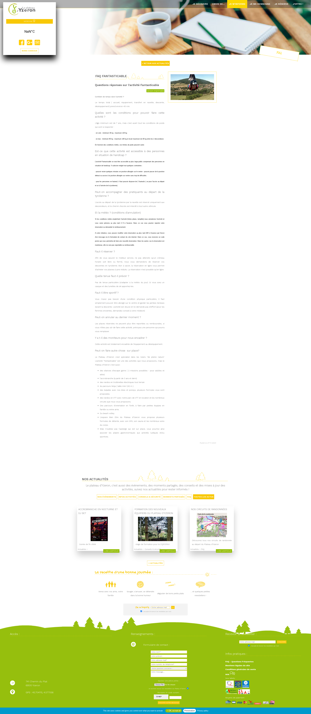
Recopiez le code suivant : (169, 692)
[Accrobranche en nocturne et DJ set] (99, 540)
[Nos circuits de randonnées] (212, 536)
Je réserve (281, 4)
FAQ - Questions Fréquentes (239, 661)
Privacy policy (202, 711)
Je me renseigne (260, 4)
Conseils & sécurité (149, 497)
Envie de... (218, 4)
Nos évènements (107, 497)
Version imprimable (155, 91)
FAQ (189, 497)
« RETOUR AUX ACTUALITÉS (155, 63)
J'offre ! (298, 4)
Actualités (82, 549)
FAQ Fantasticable (111, 76)
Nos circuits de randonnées (209, 509)
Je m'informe (237, 4)
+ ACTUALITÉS (155, 563)
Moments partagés (174, 497)
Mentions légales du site (237, 665)
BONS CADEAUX (29, 51)
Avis (227, 674)
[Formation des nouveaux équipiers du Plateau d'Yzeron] (155, 540)
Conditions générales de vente (240, 669)
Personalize (189, 711)
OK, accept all (174, 711)
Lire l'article (111, 551)
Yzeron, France (29, 32)
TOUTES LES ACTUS (203, 497)
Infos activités (127, 497)
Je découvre (200, 4)
